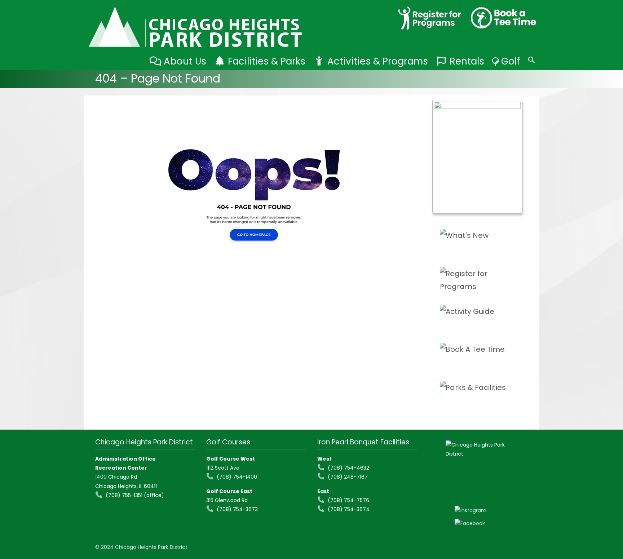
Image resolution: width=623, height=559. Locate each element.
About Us (185, 61)
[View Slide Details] (477, 157)
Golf (510, 61)
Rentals (467, 61)
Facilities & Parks (266, 61)
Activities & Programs (377, 61)
